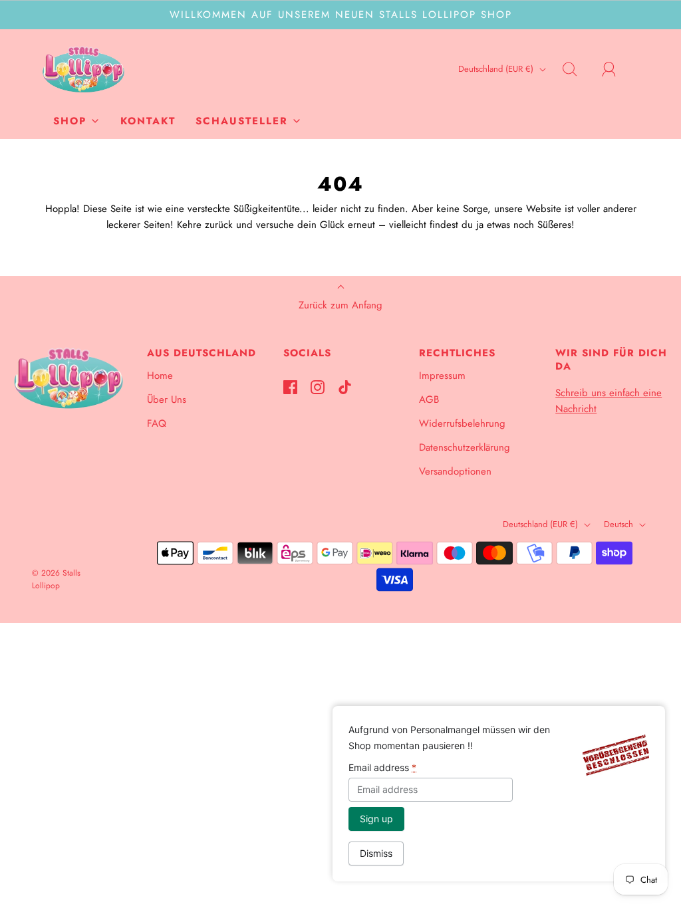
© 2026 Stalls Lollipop (56, 579)
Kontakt (148, 121)
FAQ (156, 423)
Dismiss (376, 853)
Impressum (442, 375)
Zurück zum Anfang (340, 305)
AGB (429, 399)
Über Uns (166, 399)
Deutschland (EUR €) (497, 68)
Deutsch (620, 524)
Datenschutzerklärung (464, 447)
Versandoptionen (455, 471)
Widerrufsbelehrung (462, 423)
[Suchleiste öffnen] (577, 69)
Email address (382, 767)
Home (160, 375)
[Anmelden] (616, 69)
